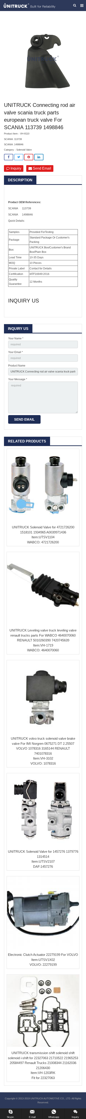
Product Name (16, 365)
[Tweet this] (18, 157)
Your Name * (15, 338)
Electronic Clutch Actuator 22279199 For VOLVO (43, 954)
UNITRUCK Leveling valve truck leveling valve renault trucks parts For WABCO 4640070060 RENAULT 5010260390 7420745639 (43, 635)
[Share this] (8, 157)
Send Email (41, 168)
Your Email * (15, 352)
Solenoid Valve (24, 149)
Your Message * (17, 379)
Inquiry (15, 168)
